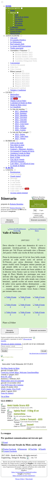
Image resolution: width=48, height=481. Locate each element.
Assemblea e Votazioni (18, 50)
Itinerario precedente (9, 221)
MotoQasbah (15, 33)
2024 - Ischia (19, 126)
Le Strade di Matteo (17, 166)
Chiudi (41, 217)
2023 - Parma (20, 134)
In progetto (19, 25)
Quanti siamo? (15, 176)
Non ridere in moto (17, 145)
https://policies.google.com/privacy (24, 475)
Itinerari (13, 13)
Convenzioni (15, 63)
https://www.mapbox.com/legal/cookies (24, 472)
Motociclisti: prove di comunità (12, 381)
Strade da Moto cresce (18, 105)
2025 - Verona (20, 138)
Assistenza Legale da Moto (20, 153)
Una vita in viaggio (17, 159)
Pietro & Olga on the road (19, 155)
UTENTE (10, 170)
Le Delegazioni (16, 42)
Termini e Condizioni (18, 90)
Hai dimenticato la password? (38, 353)
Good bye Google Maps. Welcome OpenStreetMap (20, 372)
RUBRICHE (11, 141)
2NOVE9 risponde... (18, 161)
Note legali (29, 479)
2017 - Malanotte (21, 111)
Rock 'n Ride (15, 157)
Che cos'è (13, 38)
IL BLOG (9, 168)
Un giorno (18, 19)
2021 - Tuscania (21, 120)
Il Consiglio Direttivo (18, 40)
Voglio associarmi (16, 48)
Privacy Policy (20, 479)
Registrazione (15, 172)
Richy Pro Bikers (16, 147)
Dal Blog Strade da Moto (10, 368)
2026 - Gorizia (20, 130)
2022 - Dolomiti (21, 122)
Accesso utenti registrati (19, 193)
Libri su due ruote (16, 143)
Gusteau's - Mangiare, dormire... (22, 149)
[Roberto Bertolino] (38, 197)
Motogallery (14, 94)
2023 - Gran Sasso (22, 124)
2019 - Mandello (21, 115)
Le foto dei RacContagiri (19, 132)
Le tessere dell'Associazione (20, 46)
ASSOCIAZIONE (13, 36)
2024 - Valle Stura (21, 136)
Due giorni (19, 21)
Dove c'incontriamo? (18, 29)
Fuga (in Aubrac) (7, 393)
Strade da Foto (15, 97)
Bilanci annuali (16, 71)
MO (13, 99)
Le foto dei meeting (17, 109)
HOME (8, 6)
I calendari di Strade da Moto (21, 103)
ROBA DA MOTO (13, 8)
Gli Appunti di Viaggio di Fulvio (22, 151)
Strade (12, 10)
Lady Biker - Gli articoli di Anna (22, 164)
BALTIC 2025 (6, 377)
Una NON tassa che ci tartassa (12, 385)
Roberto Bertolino (16, 204)
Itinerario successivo (38, 220)
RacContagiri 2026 (17, 44)
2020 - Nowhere (21, 117)
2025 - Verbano (20, 128)
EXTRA (9, 92)
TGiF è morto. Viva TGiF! (11, 389)
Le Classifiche (15, 107)
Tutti (16, 15)
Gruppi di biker (16, 31)
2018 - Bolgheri (21, 113)
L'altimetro (14, 27)
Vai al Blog (5, 396)
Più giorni (18, 23)
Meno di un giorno (22, 17)
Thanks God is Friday (18, 101)
